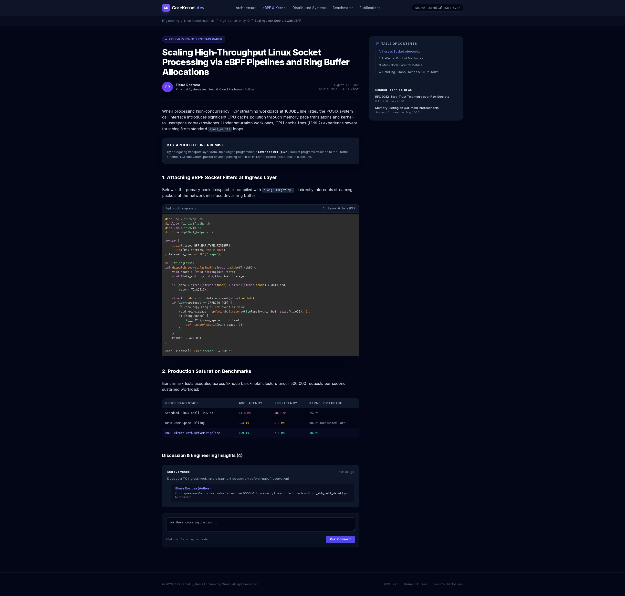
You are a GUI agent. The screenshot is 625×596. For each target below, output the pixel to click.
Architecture (246, 8)
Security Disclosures (448, 584)
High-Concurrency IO (234, 20)
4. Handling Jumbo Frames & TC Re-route (409, 72)
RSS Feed (391, 584)
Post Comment (340, 539)
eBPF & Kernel (274, 8)
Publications (370, 8)
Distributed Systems (309, 8)
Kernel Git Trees (415, 584)
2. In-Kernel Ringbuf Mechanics (401, 58)
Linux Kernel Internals (199, 20)
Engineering (170, 20)
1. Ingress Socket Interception (400, 51)
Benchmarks (343, 8)
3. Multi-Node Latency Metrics (400, 65)
